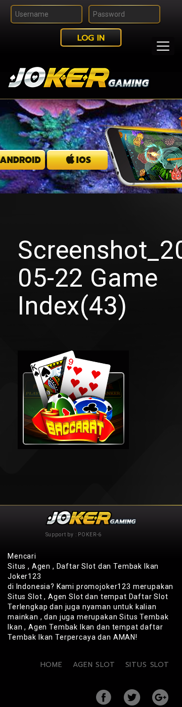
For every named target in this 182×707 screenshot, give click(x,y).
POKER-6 (90, 534)
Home (51, 664)
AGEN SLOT (94, 664)
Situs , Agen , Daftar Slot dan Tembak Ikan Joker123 (83, 571)
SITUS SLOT (147, 664)
